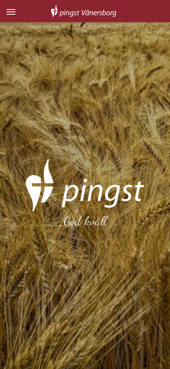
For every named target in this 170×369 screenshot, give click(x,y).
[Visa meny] (11, 11)
